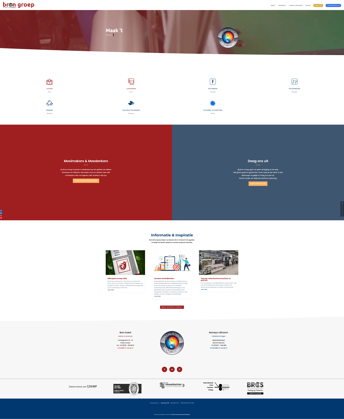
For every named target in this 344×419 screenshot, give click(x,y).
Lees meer (111, 290)
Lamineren (131, 88)
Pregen (49, 110)
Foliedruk (212, 88)
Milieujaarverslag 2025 (117, 278)
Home (272, 5)
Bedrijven (282, 5)
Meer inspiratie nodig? (172, 307)
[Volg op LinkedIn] (172, 369)
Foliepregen (294, 88)
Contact (308, 5)
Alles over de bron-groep (86, 181)
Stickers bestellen (333, 5)
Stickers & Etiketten (212, 110)
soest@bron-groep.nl (125, 348)
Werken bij (318, 5)
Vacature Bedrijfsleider (164, 278)
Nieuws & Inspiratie (296, 5)
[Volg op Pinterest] (179, 369)
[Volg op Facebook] (164, 369)
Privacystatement (154, 403)
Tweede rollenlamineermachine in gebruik (216, 279)
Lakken (49, 88)
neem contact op (258, 184)
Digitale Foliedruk (131, 110)
